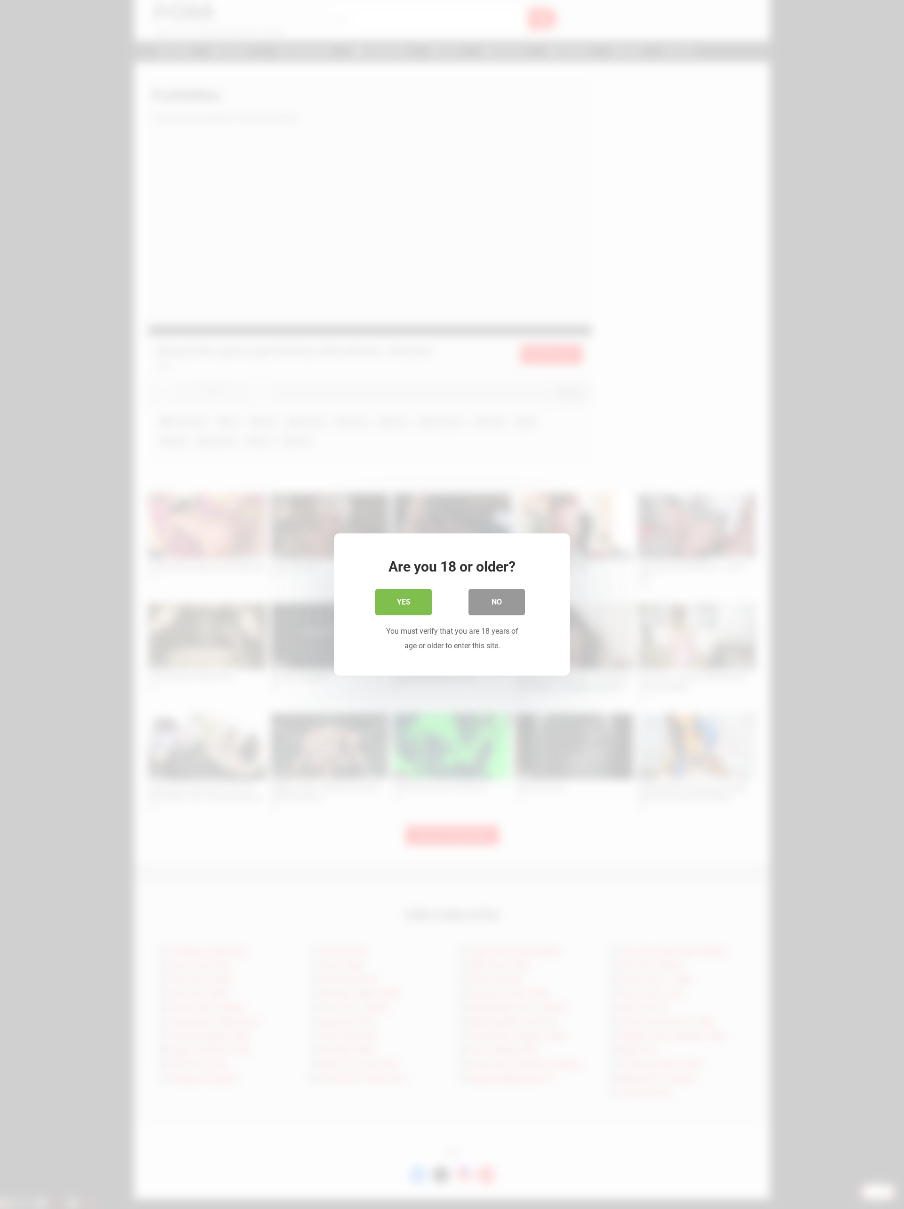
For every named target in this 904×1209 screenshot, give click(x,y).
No (497, 601)
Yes (404, 601)
